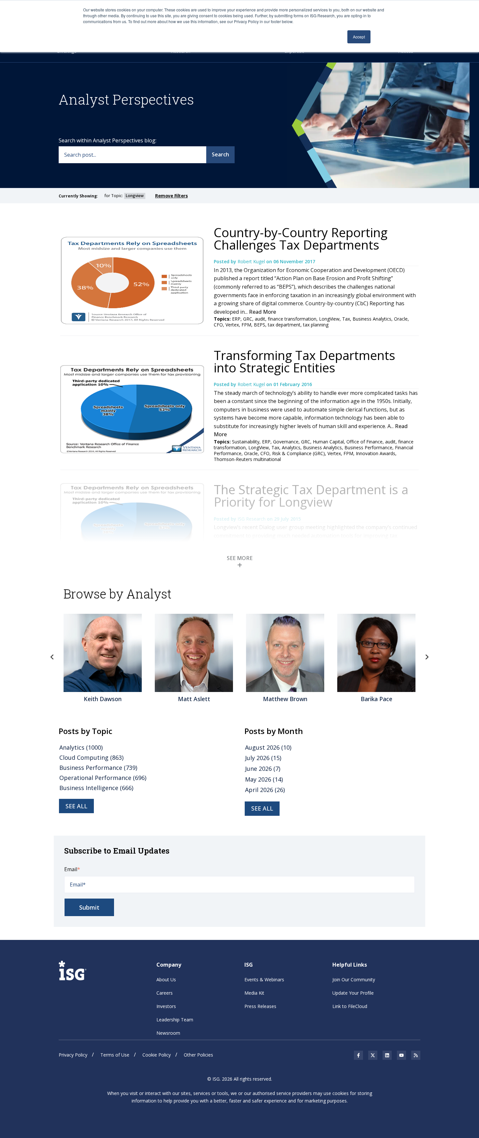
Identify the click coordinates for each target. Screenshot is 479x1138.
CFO (218, 325)
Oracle (401, 319)
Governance (285, 442)
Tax (346, 319)
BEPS (259, 325)
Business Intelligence (96, 788)
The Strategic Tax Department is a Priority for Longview (311, 495)
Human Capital (328, 442)
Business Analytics (372, 319)
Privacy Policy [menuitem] (73, 1055)
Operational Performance (102, 778)
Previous (52, 657)
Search (220, 154)
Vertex (232, 325)
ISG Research (252, 519)
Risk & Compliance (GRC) (298, 453)
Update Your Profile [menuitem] (353, 993)
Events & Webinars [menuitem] (264, 979)
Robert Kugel (252, 261)
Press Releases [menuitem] (260, 1006)
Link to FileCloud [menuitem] (349, 1006)
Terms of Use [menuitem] (114, 1055)
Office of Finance (364, 442)
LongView (329, 319)
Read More (262, 311)
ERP (236, 319)
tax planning (315, 325)
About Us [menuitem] (166, 979)
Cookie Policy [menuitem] (156, 1055)
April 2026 (265, 790)
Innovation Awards (375, 453)
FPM (246, 325)
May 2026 (264, 779)
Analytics (291, 447)
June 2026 (262, 768)
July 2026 (263, 758)
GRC (247, 319)
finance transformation (292, 319)
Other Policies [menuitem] (198, 1055)
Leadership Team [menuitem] (174, 1019)
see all (76, 806)
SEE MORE (240, 558)
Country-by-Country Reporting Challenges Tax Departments (300, 238)
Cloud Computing (91, 757)
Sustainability (245, 442)
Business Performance (368, 447)
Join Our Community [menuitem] (353, 979)
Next (427, 657)
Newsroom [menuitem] (168, 1033)
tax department (284, 325)
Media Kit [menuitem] (254, 993)
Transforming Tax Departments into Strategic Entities (304, 361)
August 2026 (268, 747)
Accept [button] (359, 36)
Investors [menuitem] (166, 1006)
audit (260, 319)
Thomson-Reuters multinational (247, 459)
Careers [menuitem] (164, 993)
